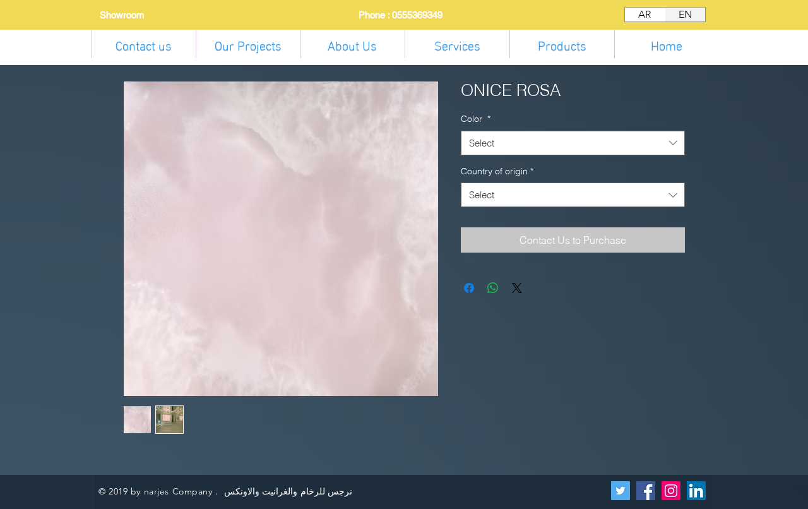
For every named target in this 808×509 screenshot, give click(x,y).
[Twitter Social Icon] (620, 490)
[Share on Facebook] (469, 288)
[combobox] (573, 143)
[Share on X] (517, 288)
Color (475, 118)
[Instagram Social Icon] (671, 490)
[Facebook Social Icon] (645, 490)
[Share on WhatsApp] (493, 288)
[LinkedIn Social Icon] (696, 490)
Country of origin (497, 171)
